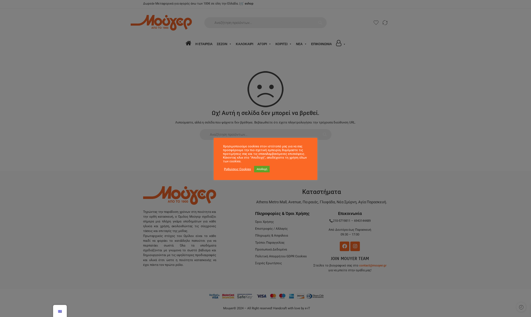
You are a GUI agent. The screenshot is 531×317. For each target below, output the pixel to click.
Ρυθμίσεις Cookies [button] (237, 169)
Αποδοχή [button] (262, 169)
